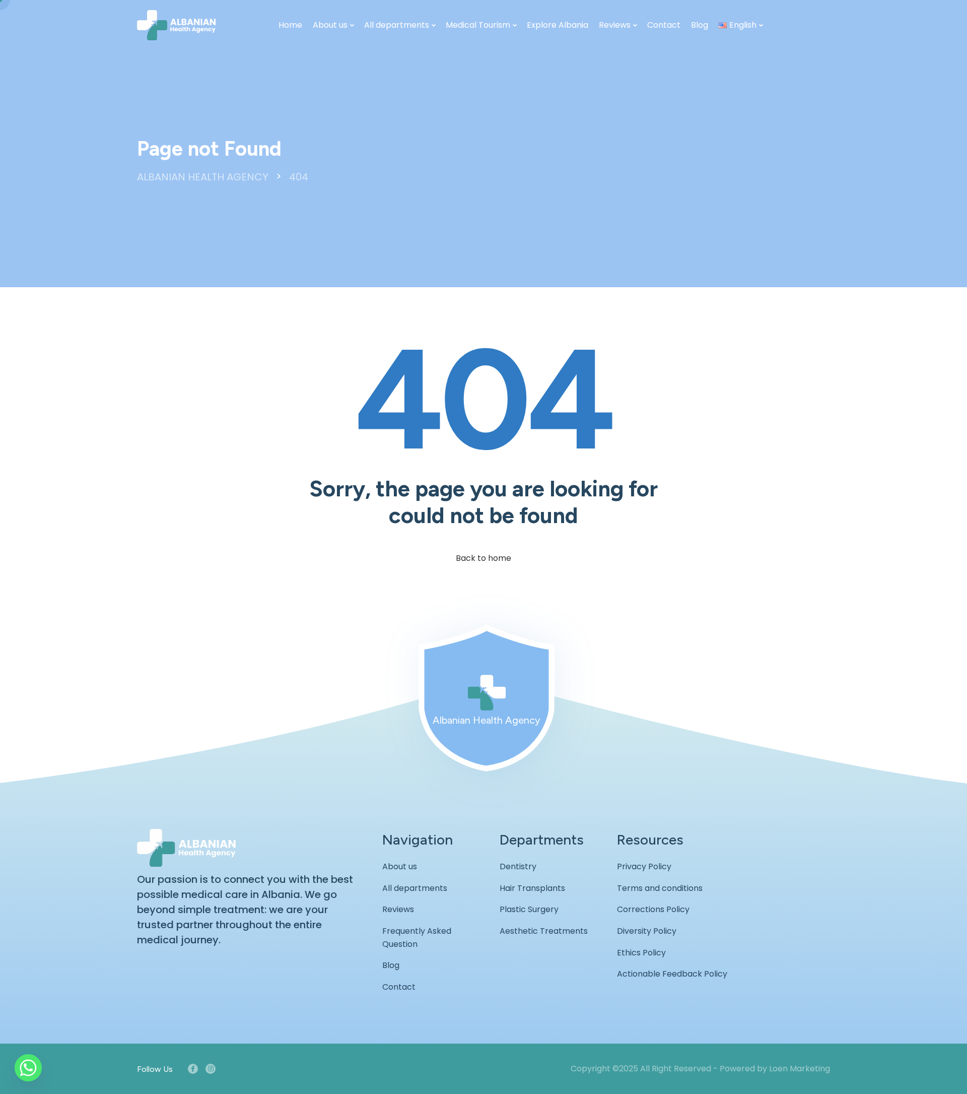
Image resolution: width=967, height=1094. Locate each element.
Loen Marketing (799, 1068)
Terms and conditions (660, 888)
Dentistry (518, 866)
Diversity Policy (646, 931)
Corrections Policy (653, 909)
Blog (699, 25)
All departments (396, 25)
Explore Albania (557, 25)
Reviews (615, 25)
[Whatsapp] (28, 1067)
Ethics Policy (641, 952)
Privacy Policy (644, 866)
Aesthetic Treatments (544, 931)
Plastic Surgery (529, 909)
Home (290, 25)
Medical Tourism (478, 25)
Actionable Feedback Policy (672, 974)
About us (330, 25)
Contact (663, 25)
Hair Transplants (532, 888)
